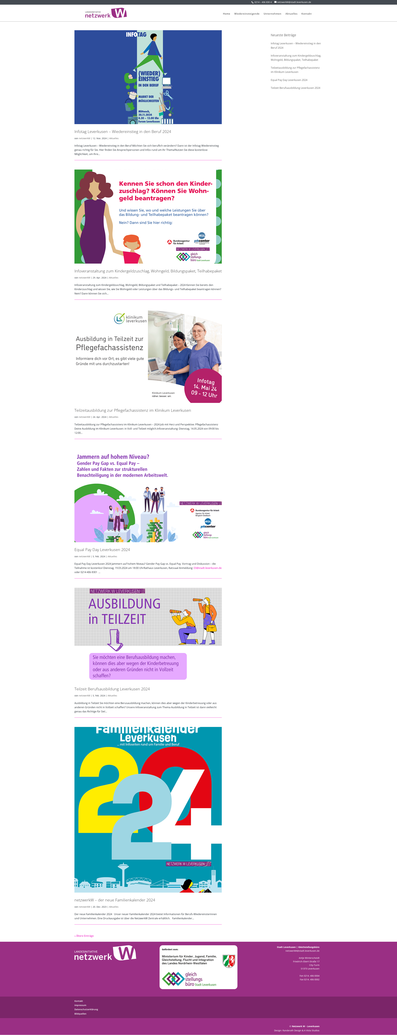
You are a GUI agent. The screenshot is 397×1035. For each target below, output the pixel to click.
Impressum (80, 1005)
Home (226, 14)
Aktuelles (291, 14)
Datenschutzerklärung (86, 1009)
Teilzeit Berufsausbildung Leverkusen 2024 (112, 688)
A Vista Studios (311, 1030)
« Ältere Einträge (84, 936)
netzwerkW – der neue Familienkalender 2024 (114, 900)
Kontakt (78, 1001)
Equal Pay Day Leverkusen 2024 (102, 549)
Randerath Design (292, 1030)
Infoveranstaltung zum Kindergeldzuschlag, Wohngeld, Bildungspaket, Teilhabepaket (148, 271)
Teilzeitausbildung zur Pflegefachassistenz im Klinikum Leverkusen (132, 410)
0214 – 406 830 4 (263, 2)
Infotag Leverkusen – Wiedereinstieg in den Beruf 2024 (122, 131)
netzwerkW (84, 138)
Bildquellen (80, 1013)
